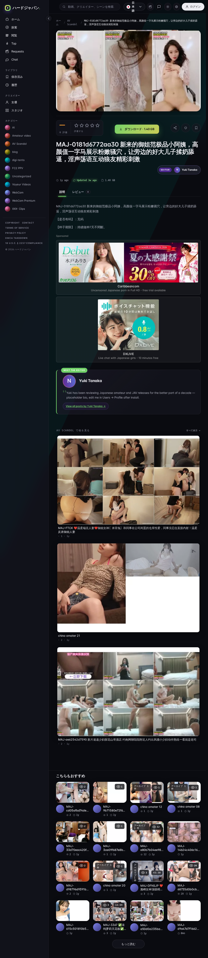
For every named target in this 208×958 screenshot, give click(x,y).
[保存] (194, 126)
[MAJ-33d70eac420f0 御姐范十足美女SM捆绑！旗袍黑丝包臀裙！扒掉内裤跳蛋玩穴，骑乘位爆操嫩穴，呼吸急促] (72, 832)
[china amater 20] (108, 870)
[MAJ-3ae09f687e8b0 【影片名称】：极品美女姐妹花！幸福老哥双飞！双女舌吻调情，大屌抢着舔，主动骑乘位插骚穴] (108, 832)
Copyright (12, 223)
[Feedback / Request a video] (158, 7)
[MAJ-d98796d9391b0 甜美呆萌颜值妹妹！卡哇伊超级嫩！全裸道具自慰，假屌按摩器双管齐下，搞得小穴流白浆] (72, 872)
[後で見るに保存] (83, 781)
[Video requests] (150, 7)
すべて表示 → (191, 429)
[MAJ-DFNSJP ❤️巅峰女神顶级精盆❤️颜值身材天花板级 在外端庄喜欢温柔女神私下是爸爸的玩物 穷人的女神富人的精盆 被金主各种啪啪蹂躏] (145, 872)
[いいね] (183, 126)
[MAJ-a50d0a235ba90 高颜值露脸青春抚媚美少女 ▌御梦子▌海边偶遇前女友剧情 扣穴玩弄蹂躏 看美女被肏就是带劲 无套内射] (145, 911)
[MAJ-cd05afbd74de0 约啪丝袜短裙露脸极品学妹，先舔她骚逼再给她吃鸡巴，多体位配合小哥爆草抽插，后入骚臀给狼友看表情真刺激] (72, 793)
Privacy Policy (15, 233)
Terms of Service (17, 228)
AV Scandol (72, 22)
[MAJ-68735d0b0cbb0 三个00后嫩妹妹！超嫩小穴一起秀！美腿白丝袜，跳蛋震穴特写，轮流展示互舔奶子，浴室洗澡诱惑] (182, 872)
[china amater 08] (182, 791)
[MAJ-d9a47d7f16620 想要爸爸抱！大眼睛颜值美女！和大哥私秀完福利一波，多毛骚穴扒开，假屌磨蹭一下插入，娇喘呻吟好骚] (182, 911)
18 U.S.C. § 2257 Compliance (24, 243)
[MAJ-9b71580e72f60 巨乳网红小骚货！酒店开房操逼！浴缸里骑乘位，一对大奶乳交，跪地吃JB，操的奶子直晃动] (108, 793)
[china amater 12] (145, 791)
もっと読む (127, 938)
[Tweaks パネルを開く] (176, 7)
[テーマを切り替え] (167, 7)
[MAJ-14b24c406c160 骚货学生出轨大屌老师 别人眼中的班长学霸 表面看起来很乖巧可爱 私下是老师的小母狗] (182, 832)
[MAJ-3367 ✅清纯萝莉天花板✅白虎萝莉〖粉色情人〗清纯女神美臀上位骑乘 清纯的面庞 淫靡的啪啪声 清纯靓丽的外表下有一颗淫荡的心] (108, 911)
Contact (28, 223)
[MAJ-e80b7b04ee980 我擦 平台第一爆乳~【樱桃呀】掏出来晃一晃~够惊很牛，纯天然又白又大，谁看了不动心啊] (145, 832)
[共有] (173, 126)
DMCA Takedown (16, 238)
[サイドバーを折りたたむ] (48, 18)
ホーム (58, 22)
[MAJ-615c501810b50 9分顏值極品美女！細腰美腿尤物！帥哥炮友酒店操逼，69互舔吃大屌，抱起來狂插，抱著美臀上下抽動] (72, 911)
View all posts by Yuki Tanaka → (86, 404)
